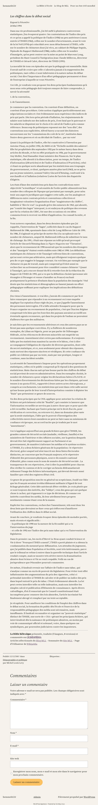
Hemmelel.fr (9, 5)
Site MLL (67, 640)
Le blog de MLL (61, 5)
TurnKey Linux (60, 804)
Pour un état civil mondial (82, 5)
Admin (37, 796)
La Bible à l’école (44, 5)
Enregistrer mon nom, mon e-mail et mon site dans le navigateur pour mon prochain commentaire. (50, 773)
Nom (13, 732)
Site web (14, 758)
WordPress (89, 796)
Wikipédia (32, 643)
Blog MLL (41, 640)
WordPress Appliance (40, 804)
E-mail (14, 745)
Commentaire (18, 699)
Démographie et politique (15, 659)
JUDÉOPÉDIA (34, 637)
